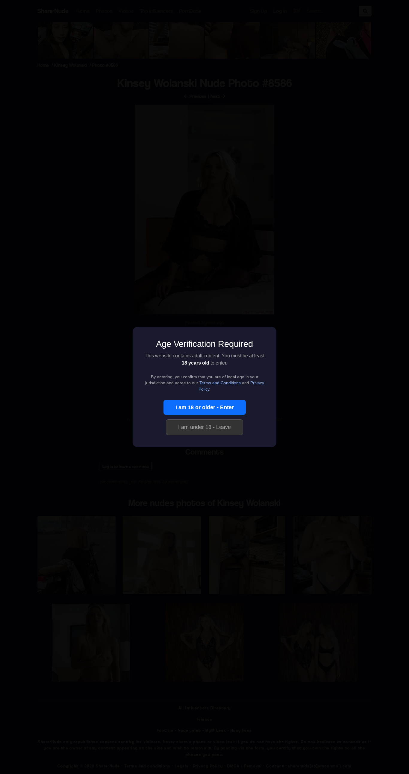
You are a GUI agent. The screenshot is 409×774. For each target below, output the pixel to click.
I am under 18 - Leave (204, 427)
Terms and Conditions (220, 383)
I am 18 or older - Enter (204, 407)
